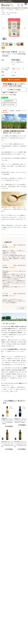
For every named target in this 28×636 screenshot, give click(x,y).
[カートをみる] (22, 4)
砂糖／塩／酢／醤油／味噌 (11, 12)
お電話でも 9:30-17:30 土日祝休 (14, 7)
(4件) (14, 95)
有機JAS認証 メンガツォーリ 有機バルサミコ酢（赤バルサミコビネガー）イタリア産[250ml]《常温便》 (20, 420)
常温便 (8, 14)
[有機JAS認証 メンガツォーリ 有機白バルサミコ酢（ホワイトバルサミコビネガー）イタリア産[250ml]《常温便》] (7, 411)
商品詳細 (12, 110)
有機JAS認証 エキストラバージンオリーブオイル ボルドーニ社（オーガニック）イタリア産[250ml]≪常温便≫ (7, 444)
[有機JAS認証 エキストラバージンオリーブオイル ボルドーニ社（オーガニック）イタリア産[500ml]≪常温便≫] (20, 434)
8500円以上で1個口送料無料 (6, 0)
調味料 (3, 12)
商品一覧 (4, 14)
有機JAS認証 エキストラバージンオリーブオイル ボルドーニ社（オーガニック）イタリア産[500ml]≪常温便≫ (20, 444)
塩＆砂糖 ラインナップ (21, 110)
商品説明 (5, 110)
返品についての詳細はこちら (10, 92)
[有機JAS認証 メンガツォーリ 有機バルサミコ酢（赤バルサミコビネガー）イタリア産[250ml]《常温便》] (20, 411)
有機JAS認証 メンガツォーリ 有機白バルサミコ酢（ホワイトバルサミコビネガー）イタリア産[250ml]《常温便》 (7, 421)
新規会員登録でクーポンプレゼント (7, 2)
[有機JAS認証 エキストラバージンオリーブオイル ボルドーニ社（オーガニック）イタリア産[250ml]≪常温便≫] (7, 434)
